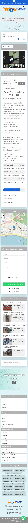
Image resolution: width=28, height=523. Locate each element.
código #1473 (19, 486)
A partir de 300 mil (7, 460)
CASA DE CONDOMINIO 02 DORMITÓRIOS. (10, 347)
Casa (5, 20)
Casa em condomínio (8, 424)
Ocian (4, 407)
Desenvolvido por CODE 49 (14, 521)
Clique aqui (6, 364)
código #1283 (19, 478)
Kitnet (4, 421)
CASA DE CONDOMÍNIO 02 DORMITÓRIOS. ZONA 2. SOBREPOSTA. (14, 324)
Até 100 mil (5, 449)
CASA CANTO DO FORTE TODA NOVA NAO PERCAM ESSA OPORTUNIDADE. (13, 313)
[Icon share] (14, 1)
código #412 (19, 475)
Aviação (4, 404)
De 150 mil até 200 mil (8, 455)
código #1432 (19, 491)
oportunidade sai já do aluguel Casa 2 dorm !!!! (13, 336)
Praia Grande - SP (19, 18)
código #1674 (19, 494)
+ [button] (3, 216)
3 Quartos (5, 438)
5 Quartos (5, 443)
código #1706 (16, 473)
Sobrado (4, 427)
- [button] (3, 218)
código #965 (7, 470)
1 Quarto (4, 432)
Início (5, 18)
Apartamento (6, 416)
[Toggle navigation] (24, 6)
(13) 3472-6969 (21, 3)
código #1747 (8, 475)
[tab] (7, 46)
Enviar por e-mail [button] (15, 277)
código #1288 (20, 481)
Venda (10, 18)
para (8, 486)
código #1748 (7, 494)
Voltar (24, 20)
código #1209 (7, 478)
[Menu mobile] (14, 9)
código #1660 (8, 483)
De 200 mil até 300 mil (8, 457)
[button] (4, 57)
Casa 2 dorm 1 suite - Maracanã (12, 303)
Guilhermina (5, 410)
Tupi (3, 401)
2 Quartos (5, 435)
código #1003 (19, 470)
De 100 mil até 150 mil (8, 452)
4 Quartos (5, 441)
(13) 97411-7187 (8, 3)
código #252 (20, 483)
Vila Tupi (4, 399)
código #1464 (7, 481)
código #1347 (7, 491)
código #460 (8, 489)
